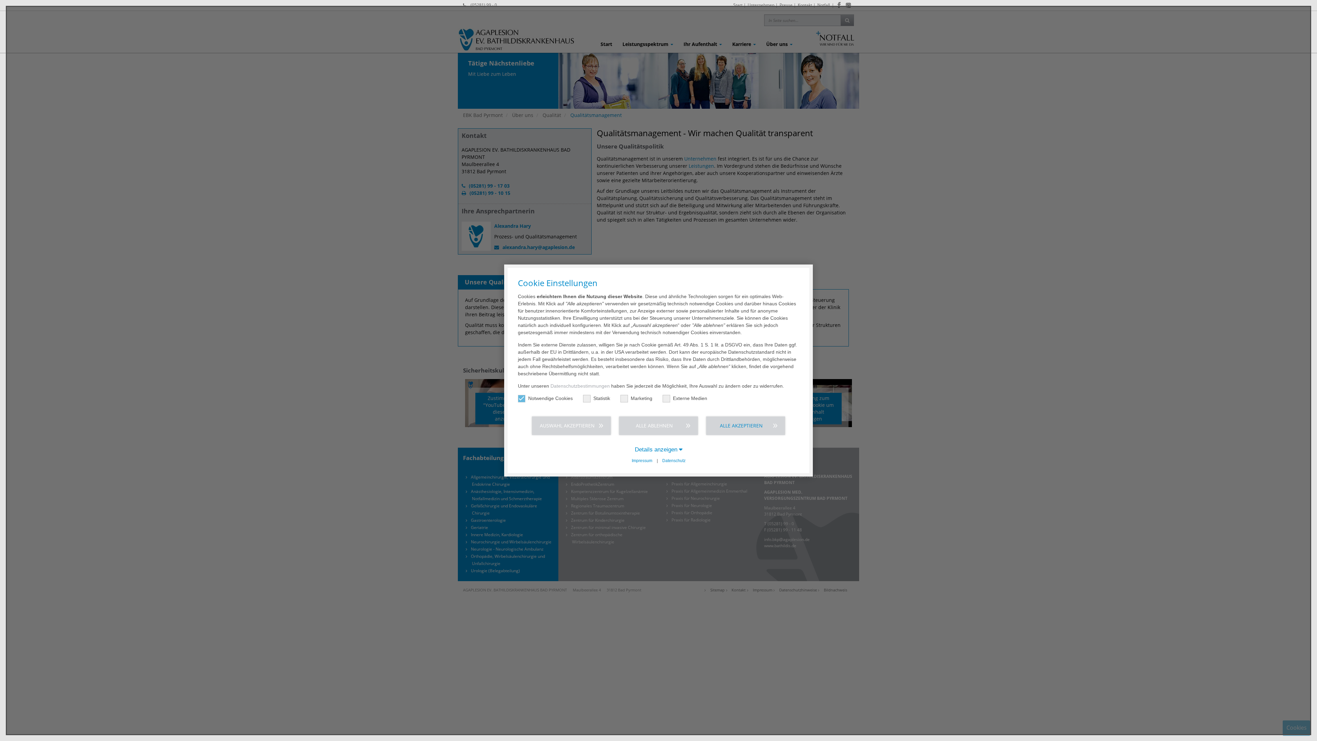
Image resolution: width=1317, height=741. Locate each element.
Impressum (642, 460)
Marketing (641, 398)
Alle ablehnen (654, 425)
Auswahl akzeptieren (567, 425)
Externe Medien (690, 398)
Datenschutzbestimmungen (580, 386)
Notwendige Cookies (550, 398)
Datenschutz (674, 460)
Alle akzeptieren (741, 425)
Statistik (601, 398)
